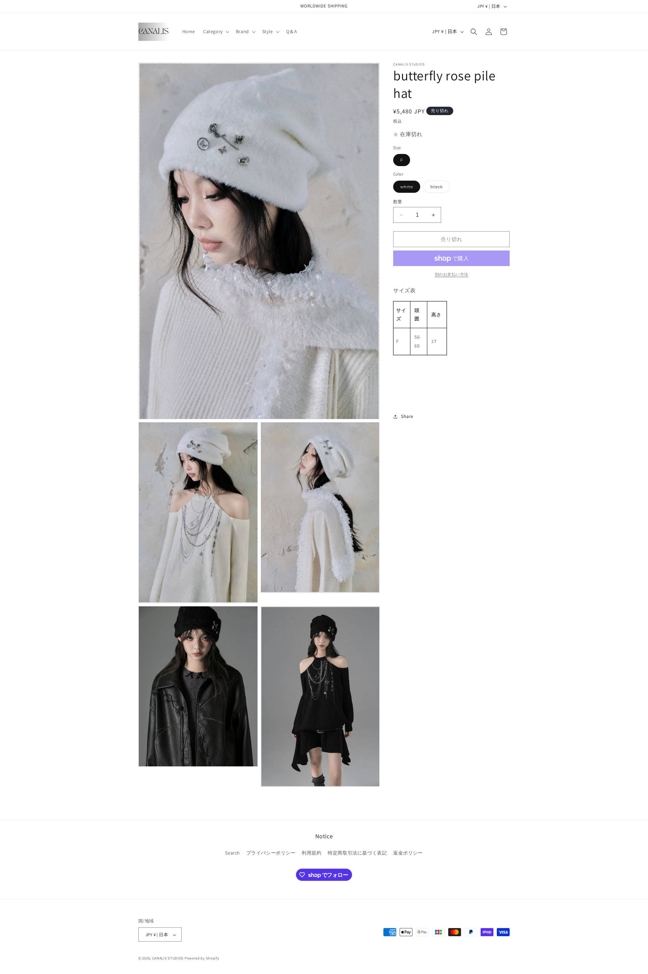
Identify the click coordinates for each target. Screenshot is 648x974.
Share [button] (407, 416)
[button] (215, 31)
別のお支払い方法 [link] (451, 274)
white (409, 188)
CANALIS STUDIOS (168, 958)
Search (232, 852)
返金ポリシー (408, 852)
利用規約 (311, 852)
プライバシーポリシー (271, 852)
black (439, 188)
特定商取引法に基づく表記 (357, 852)
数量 (397, 202)
